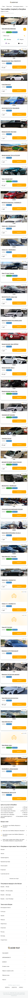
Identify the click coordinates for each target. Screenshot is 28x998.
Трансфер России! (6, 438)
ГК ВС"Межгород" (6, 84)
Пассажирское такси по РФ (9, 792)
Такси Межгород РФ (7, 721)
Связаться (19, 67)
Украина (21, 987)
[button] (26, 21)
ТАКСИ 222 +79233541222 (8, 226)
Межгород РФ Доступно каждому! (10, 674)
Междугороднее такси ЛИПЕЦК (10, 344)
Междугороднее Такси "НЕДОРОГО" (11, 61)
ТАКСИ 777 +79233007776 (8, 603)
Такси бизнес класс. (7, 745)
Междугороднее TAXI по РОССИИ (11, 155)
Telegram (22, 39)
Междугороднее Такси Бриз (9, 131)
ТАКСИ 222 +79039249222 (8, 249)
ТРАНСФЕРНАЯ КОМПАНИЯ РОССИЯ (12, 509)
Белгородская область (18, 6)
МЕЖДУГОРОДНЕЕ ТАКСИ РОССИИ (12, 462)
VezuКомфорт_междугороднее (10, 769)
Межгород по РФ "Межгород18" (10, 651)
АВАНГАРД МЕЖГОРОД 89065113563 (12, 320)
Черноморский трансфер (8, 415)
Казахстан (14, 987)
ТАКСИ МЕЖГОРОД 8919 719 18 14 (11, 533)
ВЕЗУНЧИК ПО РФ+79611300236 (10, 108)
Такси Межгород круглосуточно (10, 698)
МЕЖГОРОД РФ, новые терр (9, 297)
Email (21, 43)
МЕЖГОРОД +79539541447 (9, 485)
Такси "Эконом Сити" (7, 179)
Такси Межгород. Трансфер (9, 556)
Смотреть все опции (14, 878)
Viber (9, 43)
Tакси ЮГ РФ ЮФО (7, 627)
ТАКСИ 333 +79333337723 (8, 580)
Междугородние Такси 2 (8, 367)
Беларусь (7, 987)
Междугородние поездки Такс (9, 391)
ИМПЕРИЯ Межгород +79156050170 (11, 202)
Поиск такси (9, 6)
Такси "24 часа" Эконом (8, 273)
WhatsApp (9, 39)
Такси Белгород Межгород (9, 28)
